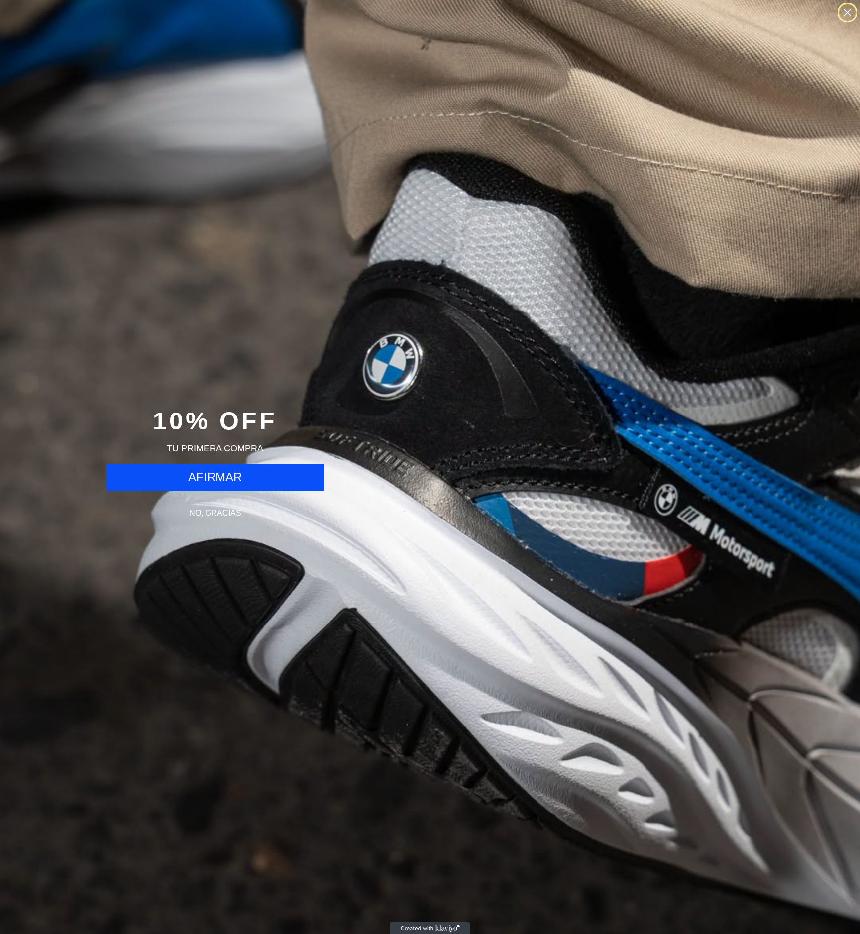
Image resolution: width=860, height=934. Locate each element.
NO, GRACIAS (215, 513)
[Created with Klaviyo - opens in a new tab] (430, 928)
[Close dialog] (847, 12)
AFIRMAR (215, 477)
